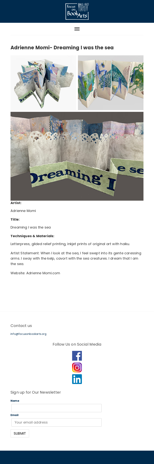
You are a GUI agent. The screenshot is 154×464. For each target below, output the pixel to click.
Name (15, 401)
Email (14, 415)
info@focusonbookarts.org (28, 334)
